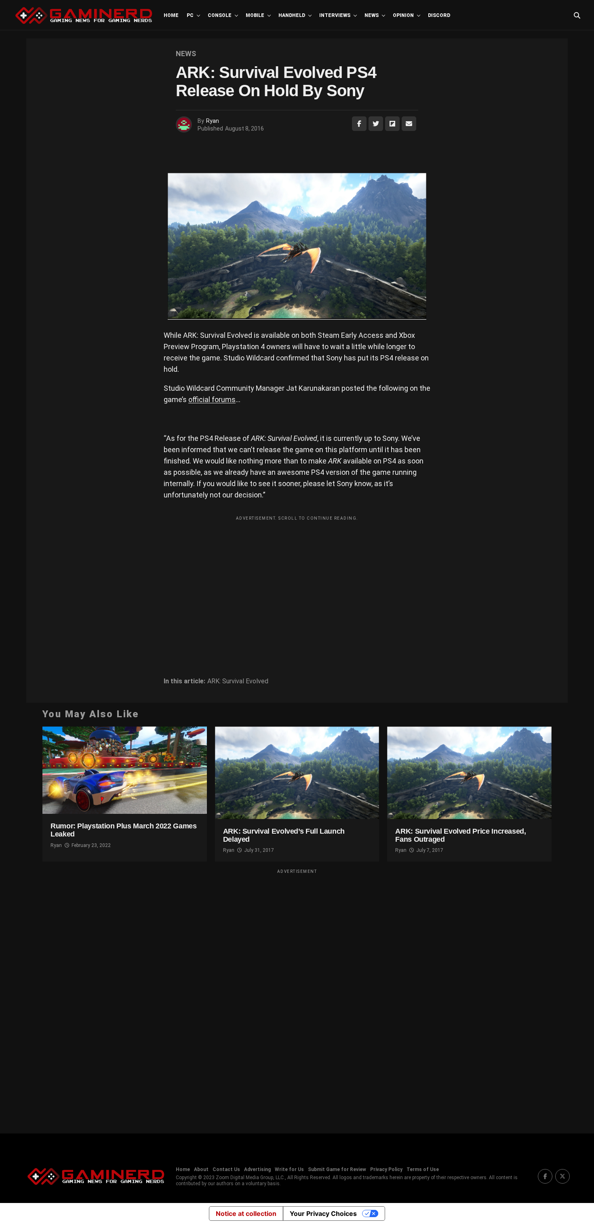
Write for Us (289, 1169)
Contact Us (226, 1169)
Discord (439, 15)
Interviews (334, 15)
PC (190, 15)
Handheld (291, 15)
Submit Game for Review (337, 1169)
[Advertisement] (297, 581)
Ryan (212, 121)
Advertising (257, 1169)
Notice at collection (246, 1213)
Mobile (255, 15)
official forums (212, 399)
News (371, 15)
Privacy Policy (386, 1169)
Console (220, 15)
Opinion (403, 15)
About (201, 1169)
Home (171, 15)
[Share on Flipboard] (392, 123)
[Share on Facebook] (359, 123)
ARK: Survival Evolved (237, 681)
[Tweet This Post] (376, 123)
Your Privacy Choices (323, 1213)
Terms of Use (423, 1169)
